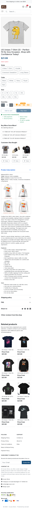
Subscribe (26, 462)
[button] (3, 11)
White (11, 80)
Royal (25, 80)
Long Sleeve (24, 72)
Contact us (20, 438)
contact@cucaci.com (8, 484)
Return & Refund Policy (7, 447)
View (6, 161)
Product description (8, 170)
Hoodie (17, 68)
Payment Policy (5, 450)
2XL (22, 93)
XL (16, 93)
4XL (9, 97)
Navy (18, 80)
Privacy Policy (5, 441)
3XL (3, 97)
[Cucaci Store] (3, 7)
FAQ (2, 302)
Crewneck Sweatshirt (9, 72)
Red (3, 85)
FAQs (18, 444)
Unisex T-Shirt (7, 68)
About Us (19, 441)
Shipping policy (6, 297)
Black (4, 80)
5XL (15, 97)
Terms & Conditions (6, 444)
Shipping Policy (5, 438)
